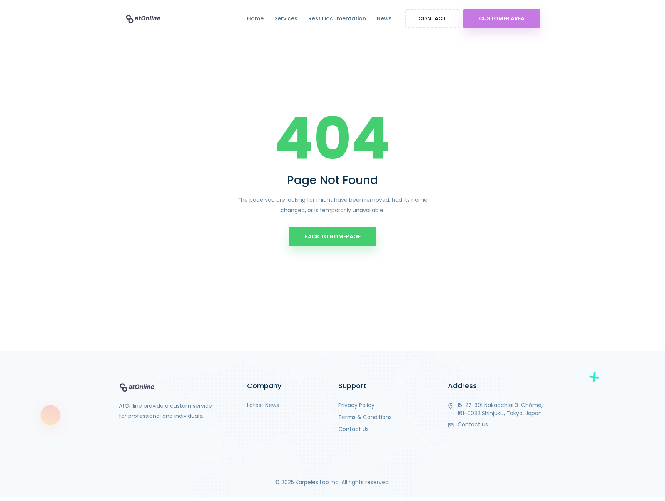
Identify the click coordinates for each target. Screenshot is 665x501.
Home (255, 18)
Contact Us (353, 429)
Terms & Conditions (365, 417)
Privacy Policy (356, 405)
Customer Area (502, 18)
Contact (432, 18)
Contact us (473, 424)
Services (285, 18)
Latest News (263, 405)
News (384, 18)
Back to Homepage (332, 236)
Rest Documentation (337, 18)
